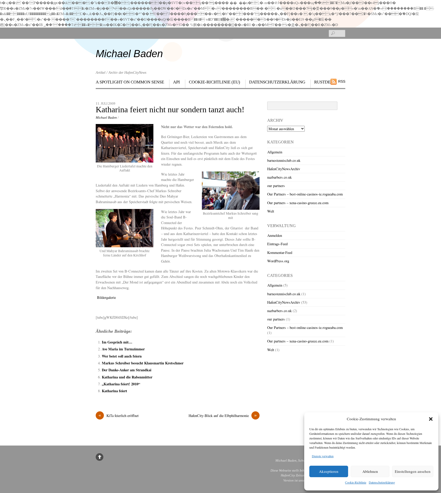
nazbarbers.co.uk (279, 177)
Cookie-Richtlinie (355, 482)
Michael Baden (106, 117)
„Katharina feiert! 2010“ (121, 384)
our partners (276, 185)
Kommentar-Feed (279, 252)
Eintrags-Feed (277, 243)
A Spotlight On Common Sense (130, 82)
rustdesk (325, 82)
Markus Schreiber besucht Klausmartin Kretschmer (142, 363)
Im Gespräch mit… (117, 342)
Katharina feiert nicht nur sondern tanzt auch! (170, 109)
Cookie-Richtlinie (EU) (214, 82)
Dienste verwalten (323, 456)
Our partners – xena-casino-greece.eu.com (297, 202)
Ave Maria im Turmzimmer (123, 349)
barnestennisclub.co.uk (283, 160)
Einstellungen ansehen (413, 471)
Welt (270, 211)
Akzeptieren (328, 471)
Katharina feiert (114, 390)
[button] (430, 419)
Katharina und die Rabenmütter (127, 377)
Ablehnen (370, 471)
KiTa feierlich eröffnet (119, 415)
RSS (341, 81)
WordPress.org (278, 260)
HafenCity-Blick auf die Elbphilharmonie (223, 415)
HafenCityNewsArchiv (283, 168)
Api (176, 82)
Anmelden (274, 235)
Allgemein (274, 152)
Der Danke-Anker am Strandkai (126, 370)
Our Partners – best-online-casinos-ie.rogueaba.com (305, 194)
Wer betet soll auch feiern (122, 356)
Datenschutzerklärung (382, 482)
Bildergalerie (106, 297)
